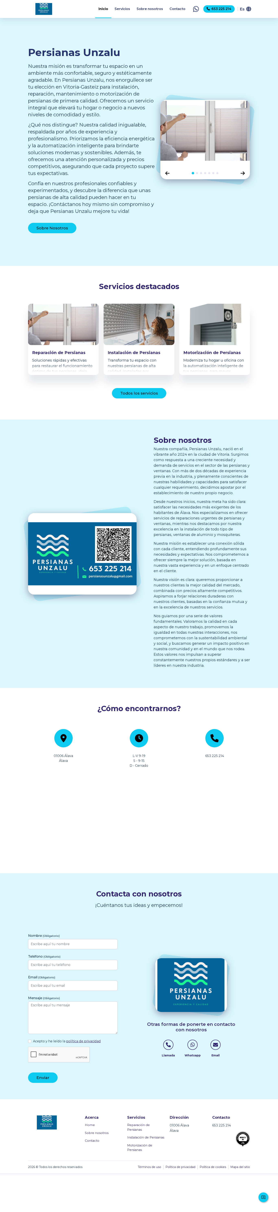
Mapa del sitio (240, 1167)
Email (41, 977)
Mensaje (44, 998)
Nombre (44, 936)
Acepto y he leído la (67, 1041)
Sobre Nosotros (52, 227)
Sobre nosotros (150, 9)
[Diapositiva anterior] (167, 173)
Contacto (177, 9)
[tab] (193, 173)
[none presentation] (193, 173)
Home (90, 1125)
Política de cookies (213, 1167)
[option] (205, 133)
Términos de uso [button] (149, 1167)
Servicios (122, 9)
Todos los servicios (139, 393)
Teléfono (44, 956)
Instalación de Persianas (145, 1137)
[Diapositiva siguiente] (243, 173)
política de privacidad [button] (83, 1041)
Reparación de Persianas (138, 1127)
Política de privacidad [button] (180, 1167)
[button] (196, 9)
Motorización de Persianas (139, 1147)
